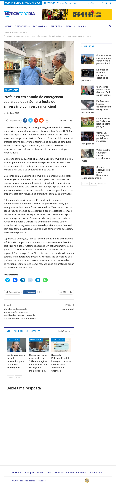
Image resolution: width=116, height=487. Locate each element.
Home (8, 26)
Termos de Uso (64, 3)
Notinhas (59, 472)
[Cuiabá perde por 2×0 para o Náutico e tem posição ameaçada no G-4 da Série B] (87, 122)
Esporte (55, 26)
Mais (76, 3)
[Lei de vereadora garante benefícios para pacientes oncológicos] (16, 345)
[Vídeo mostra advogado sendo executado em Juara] (87, 153)
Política (70, 472)
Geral (69, 26)
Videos (40, 472)
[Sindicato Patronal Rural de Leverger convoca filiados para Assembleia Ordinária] (61, 345)
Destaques (21, 26)
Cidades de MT (11, 90)
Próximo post (67, 309)
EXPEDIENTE (49, 3)
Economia (39, 26)
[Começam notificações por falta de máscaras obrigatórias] (87, 136)
